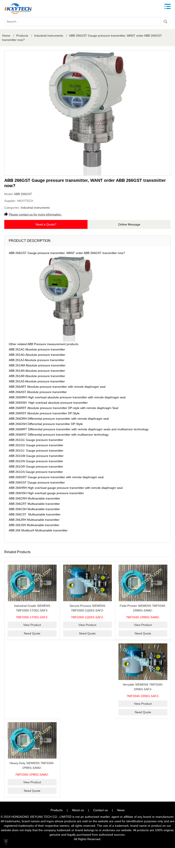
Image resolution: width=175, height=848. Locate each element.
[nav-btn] (167, 6)
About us (78, 810)
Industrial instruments (48, 35)
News (121, 810)
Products (22, 35)
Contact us (100, 810)
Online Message (129, 224)
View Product (32, 625)
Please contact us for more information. (35, 214)
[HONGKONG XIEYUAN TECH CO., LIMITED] (18, 8)
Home (6, 35)
